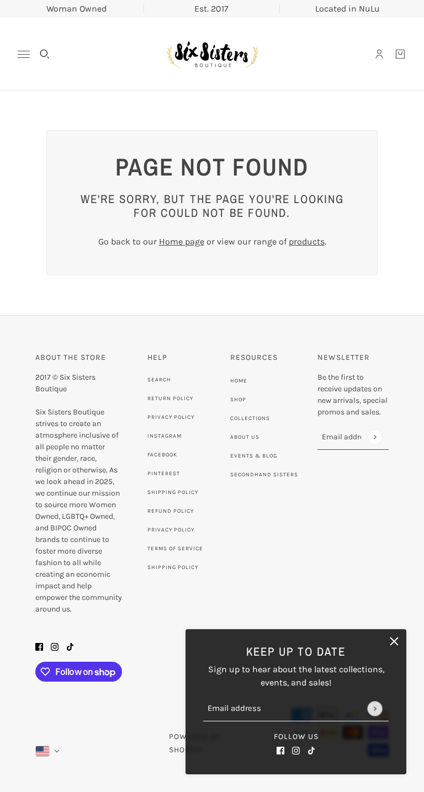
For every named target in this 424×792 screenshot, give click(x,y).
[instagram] (296, 750)
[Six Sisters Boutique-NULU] (212, 54)
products (307, 241)
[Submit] (374, 708)
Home (238, 381)
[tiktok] (311, 750)
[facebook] (280, 750)
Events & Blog (253, 456)
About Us (244, 437)
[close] (394, 641)
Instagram (164, 436)
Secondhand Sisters (264, 474)
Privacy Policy (170, 417)
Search (159, 379)
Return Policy (170, 398)
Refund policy (170, 511)
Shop (238, 399)
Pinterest (163, 473)
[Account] (379, 54)
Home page (181, 241)
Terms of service (175, 548)
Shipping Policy (172, 492)
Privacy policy (170, 530)
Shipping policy (172, 567)
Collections (250, 418)
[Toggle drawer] (24, 54)
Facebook (162, 454)
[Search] (45, 54)
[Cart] (400, 54)
